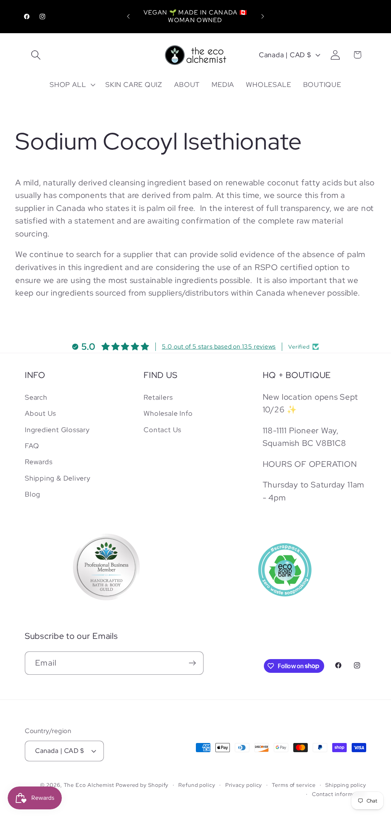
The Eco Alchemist (89, 784)
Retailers (158, 397)
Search (36, 397)
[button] (36, 55)
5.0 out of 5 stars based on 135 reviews (219, 347)
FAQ (32, 445)
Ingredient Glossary (57, 429)
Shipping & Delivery (57, 478)
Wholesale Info (168, 413)
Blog (32, 494)
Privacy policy (243, 784)
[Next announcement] (262, 16)
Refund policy (196, 784)
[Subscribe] (192, 663)
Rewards (38, 461)
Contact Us (162, 429)
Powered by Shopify (142, 784)
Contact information (339, 794)
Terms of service (294, 784)
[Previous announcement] (128, 16)
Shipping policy (345, 784)
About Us (40, 413)
